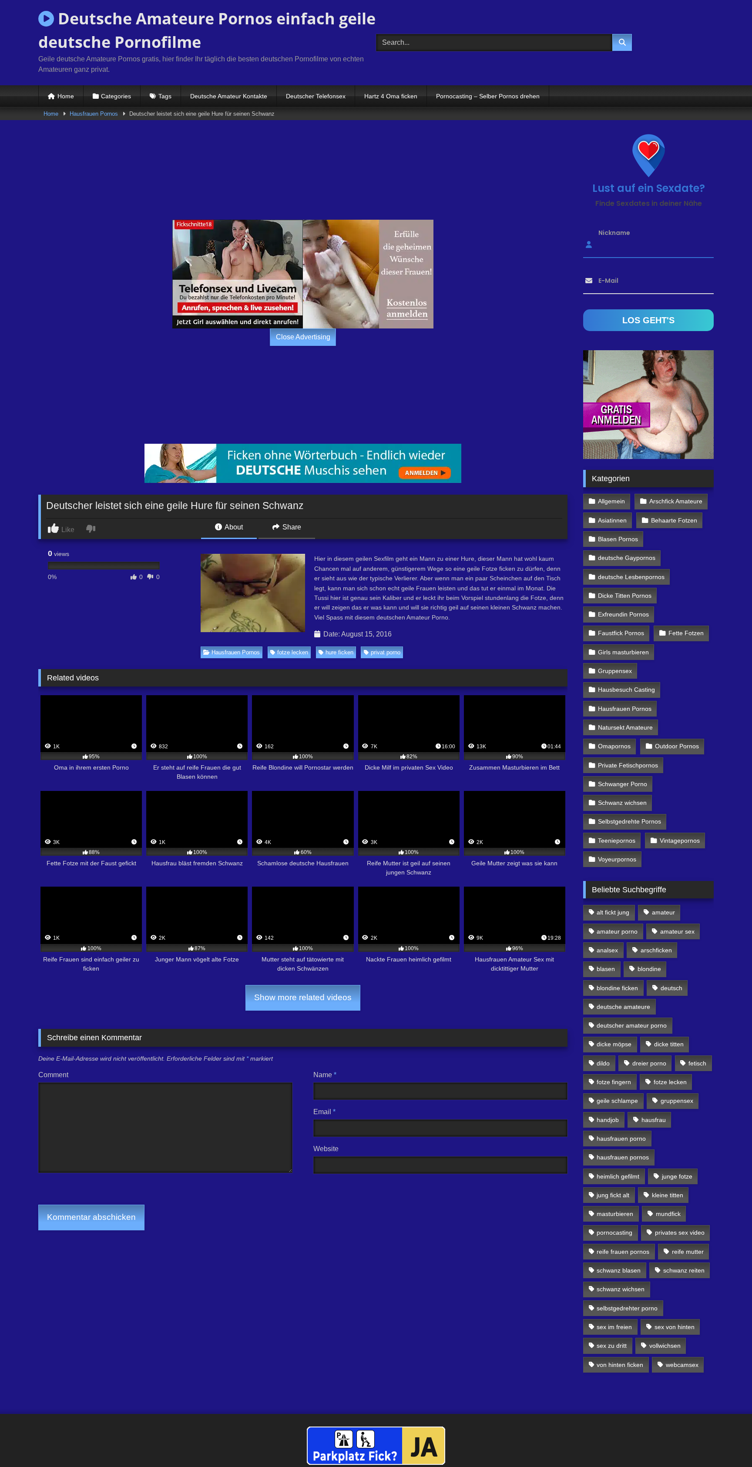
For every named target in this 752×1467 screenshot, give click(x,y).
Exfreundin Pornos (623, 614)
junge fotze (677, 1176)
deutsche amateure (623, 1006)
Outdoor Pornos (677, 746)
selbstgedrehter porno (627, 1308)
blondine (649, 968)
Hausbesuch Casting (626, 689)
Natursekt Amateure (625, 727)
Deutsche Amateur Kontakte (228, 96)
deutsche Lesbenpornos (631, 576)
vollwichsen (665, 1345)
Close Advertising (303, 337)
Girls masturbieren (623, 652)
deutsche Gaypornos (626, 557)
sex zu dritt (612, 1345)
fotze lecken (292, 652)
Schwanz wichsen (622, 802)
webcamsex (682, 1364)
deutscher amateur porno (632, 1025)
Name (324, 1074)
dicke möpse (614, 1044)
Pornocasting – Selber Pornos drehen (488, 96)
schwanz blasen (619, 1270)
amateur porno (617, 931)
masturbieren (615, 1213)
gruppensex (677, 1100)
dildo (603, 1063)
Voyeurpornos (617, 859)
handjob (608, 1119)
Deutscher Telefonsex (316, 96)
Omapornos (614, 746)
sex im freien (614, 1326)
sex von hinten (675, 1326)
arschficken (656, 950)
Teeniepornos (616, 840)
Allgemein (611, 501)
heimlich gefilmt (618, 1176)
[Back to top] (725, 1441)
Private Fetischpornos (628, 765)
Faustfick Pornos (621, 633)
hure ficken (339, 652)
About (233, 527)
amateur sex (677, 931)
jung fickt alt (613, 1195)
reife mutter (688, 1251)
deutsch (671, 988)
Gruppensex (615, 670)
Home (65, 96)
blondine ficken (617, 988)
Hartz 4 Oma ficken (390, 96)
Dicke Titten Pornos (624, 595)
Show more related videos (303, 997)
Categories (116, 96)
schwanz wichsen (621, 1289)
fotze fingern (614, 1081)
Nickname (614, 232)
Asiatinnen (612, 520)
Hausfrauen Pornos (94, 114)
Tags (164, 96)
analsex (607, 950)
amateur (663, 912)
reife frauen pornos (623, 1251)
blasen (606, 968)
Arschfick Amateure (675, 501)
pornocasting (614, 1232)
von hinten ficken (620, 1364)
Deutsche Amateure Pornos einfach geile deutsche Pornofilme (207, 30)
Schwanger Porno (622, 783)
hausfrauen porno (621, 1138)
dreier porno (649, 1063)
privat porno (385, 652)
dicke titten (669, 1044)
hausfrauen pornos (623, 1157)
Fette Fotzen (686, 633)
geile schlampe (617, 1100)
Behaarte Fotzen (674, 520)
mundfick (668, 1213)
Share (291, 527)
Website (326, 1148)
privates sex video (680, 1232)
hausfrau (653, 1119)
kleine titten (667, 1195)
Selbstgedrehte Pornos (629, 821)
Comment (53, 1074)
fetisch (697, 1063)
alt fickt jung (613, 912)
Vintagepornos (680, 840)
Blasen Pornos (618, 539)
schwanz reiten (684, 1270)
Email (324, 1111)
